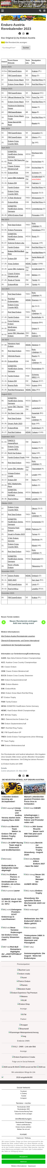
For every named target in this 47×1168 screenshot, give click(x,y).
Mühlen (35, 275)
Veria (34, 453)
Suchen (26, 48)
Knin (33, 424)
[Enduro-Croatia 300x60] (23, 974)
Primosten (36, 215)
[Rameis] (23, 985)
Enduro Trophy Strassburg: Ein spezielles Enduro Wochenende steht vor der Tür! (34, 898)
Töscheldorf (36, 469)
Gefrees (35, 401)
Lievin (34, 584)
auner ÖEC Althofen (15, 469)
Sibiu (34, 390)
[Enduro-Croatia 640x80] (23, 18)
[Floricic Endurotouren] (23, 981)
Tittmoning (36, 566)
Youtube (23, 1096)
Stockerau (36, 539)
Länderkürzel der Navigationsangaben (16, 645)
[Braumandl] (23, 1029)
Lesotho (35, 499)
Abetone (35, 345)
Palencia (35, 529)
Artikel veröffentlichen (23, 1124)
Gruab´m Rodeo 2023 (16, 534)
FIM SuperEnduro (15, 71)
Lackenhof (36, 408)
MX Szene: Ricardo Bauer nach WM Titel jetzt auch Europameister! (34, 831)
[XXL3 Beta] (23, 1057)
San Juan (35, 580)
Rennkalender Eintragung (23, 1122)
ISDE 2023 (12, 580)
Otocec (34, 508)
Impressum (32, 1166)
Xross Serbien (13, 264)
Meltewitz (35, 492)
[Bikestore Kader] (23, 989)
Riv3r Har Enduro (14, 453)
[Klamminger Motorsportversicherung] (23, 1032)
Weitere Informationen (19, 1166)
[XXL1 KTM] (23, 1014)
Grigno (34, 328)
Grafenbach (36, 428)
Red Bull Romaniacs (16, 390)
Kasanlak (35, 413)
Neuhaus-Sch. (37, 153)
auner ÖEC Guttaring (16, 178)
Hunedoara (36, 230)
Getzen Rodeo (13, 576)
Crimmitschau (37, 209)
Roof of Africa (13, 499)
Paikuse (35, 381)
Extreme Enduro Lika (16, 243)
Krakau (34, 597)
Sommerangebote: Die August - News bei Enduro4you (34, 955)
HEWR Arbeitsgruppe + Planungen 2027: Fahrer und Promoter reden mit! (34, 815)
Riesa (34, 75)
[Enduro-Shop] (23, 1004)
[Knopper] (23, 1025)
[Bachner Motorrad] (23, 970)
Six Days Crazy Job (15, 413)
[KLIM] (23, 1000)
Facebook (23, 1091)
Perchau (35, 457)
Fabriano (35, 183)
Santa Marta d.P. (38, 257)
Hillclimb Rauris (14, 356)
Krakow (35, 71)
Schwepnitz (36, 522)
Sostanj (35, 448)
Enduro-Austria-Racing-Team (23, 1111)
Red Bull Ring (37, 80)
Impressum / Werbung (23, 1138)
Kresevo (35, 322)
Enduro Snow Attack (16, 80)
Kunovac (35, 243)
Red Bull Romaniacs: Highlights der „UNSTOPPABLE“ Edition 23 (12, 952)
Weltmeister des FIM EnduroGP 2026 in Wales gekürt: (33, 921)
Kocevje (35, 193)
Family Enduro (13, 187)
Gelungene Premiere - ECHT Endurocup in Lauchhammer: (12, 914)
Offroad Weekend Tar (16, 97)
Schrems (35, 173)
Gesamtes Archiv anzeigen (23, 1114)
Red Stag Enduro (14, 225)
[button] (20, 33)
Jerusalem (36, 133)
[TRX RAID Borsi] (23, 1036)
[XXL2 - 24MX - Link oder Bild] (23, 1046)
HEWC (28, 264)
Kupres (34, 385)
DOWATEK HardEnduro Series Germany (15, 154)
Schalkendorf (37, 177)
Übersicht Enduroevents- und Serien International (20, 641)
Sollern (34, 485)
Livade (34, 475)
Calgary (35, 432)
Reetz (34, 236)
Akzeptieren (23, 1157)
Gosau (34, 107)
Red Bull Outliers (14, 432)
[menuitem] (44, 10)
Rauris (34, 123)
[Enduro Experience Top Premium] (23, 993)
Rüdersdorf (36, 559)
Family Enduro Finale (16, 457)
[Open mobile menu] (2, 10)
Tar (33, 142)
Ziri (33, 306)
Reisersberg (36, 369)
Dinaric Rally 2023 (15, 424)
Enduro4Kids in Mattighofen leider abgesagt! (10, 867)
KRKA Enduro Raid (15, 215)
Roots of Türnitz (14, 280)
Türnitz (34, 280)
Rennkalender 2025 (23, 1109)
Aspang (35, 442)
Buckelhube (36, 317)
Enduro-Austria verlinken (23, 1127)
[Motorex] (24, 996)
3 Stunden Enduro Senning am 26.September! (10, 799)
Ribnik (34, 545)
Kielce (34, 480)
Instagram (23, 1098)
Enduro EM (12, 183)
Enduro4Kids (13, 173)
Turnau (34, 534)
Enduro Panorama (15, 230)
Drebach (35, 576)
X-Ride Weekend (14, 198)
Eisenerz (35, 300)
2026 (23, 1107)
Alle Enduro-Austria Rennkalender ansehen (18, 636)
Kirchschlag (36, 161)
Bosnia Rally (13, 385)
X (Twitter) (23, 1093)
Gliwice (35, 137)
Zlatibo (34, 264)
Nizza (34, 112)
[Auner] (23, 977)
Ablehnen (23, 1162)
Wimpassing (36, 198)
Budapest (35, 93)
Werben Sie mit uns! (23, 1129)
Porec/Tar (35, 97)
